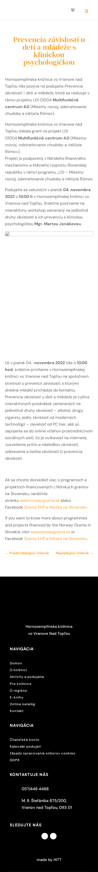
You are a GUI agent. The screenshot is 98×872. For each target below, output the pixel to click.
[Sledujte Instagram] (53, 836)
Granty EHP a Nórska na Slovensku (55, 507)
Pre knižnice (21, 684)
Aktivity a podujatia (27, 677)
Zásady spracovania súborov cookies (42, 753)
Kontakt (17, 711)
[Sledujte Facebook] (44, 836)
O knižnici (18, 670)
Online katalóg (22, 704)
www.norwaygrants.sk (40, 500)
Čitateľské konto (24, 740)
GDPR (15, 760)
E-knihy (16, 697)
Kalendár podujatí (25, 746)
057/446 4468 (35, 788)
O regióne (18, 690)
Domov (16, 663)
